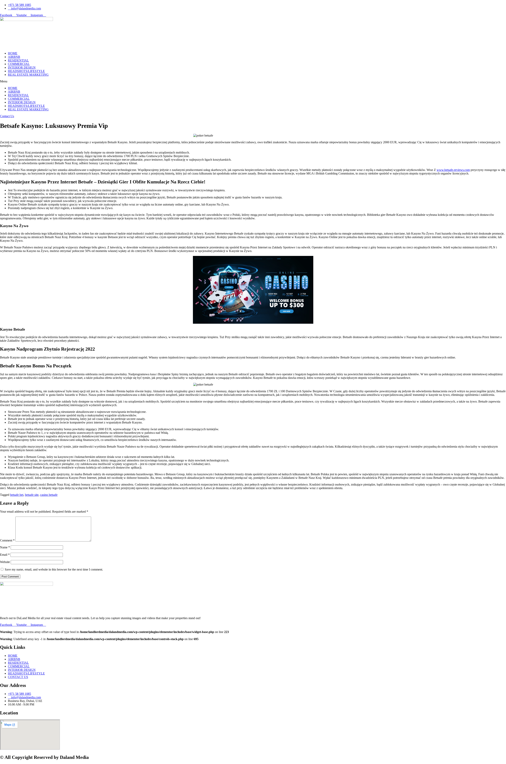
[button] (253, 81)
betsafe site (32, 494)
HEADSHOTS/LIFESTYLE (26, 71)
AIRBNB (14, 56)
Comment (7, 540)
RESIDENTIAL (18, 60)
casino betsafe (49, 494)
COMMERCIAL (19, 64)
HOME (12, 53)
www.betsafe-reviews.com (453, 170)
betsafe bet (16, 494)
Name (5, 547)
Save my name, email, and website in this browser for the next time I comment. (54, 569)
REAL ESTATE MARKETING (28, 74)
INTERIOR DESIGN (22, 67)
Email (5, 554)
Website (5, 562)
